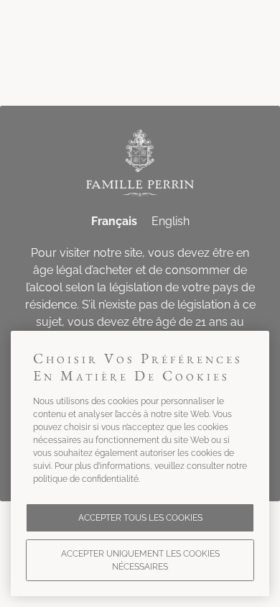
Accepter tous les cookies (140, 518)
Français (114, 221)
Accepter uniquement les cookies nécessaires (140, 560)
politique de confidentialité (86, 479)
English (170, 221)
